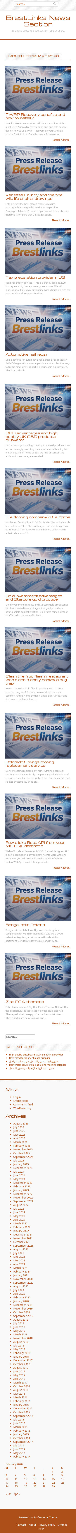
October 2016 (21, 1386)
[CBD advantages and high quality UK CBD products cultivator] (38, 406)
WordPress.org (22, 1108)
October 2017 (21, 1364)
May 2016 (19, 1393)
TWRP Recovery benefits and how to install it (35, 116)
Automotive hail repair (27, 354)
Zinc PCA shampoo (25, 1001)
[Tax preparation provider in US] (38, 251)
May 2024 (19, 1179)
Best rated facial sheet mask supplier (29, 1058)
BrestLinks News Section (38, 20)
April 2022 (19, 1219)
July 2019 (18, 1323)
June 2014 (19, 1449)
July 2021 (18, 1253)
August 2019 (20, 1319)
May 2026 (19, 1134)
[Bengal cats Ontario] (38, 898)
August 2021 (20, 1249)
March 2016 (20, 1397)
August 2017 (20, 1367)
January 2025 (21, 1164)
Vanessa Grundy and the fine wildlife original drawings (34, 197)
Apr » (17, 1494)
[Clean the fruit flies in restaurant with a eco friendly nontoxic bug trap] (38, 649)
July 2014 (18, 1445)
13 (34, 1479)
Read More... (61, 139)
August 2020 (20, 1286)
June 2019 (19, 1327)
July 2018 (18, 1345)
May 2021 (19, 1260)
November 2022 (23, 1197)
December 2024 (22, 1168)
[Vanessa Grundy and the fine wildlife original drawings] (38, 168)
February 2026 (21, 1145)
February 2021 (21, 1271)
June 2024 (19, 1175)
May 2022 (19, 1216)
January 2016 (21, 1404)
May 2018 (19, 1349)
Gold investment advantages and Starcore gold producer (34, 598)
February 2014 (21, 1456)
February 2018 (21, 1353)
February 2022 (21, 1227)
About (32, 1525)
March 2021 (20, 1268)
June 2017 (19, 1371)
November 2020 (23, 1279)
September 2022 (23, 1201)
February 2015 (21, 1430)
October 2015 (21, 1412)
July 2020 (18, 1290)
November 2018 (23, 1338)
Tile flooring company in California (38, 517)
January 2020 (21, 1301)
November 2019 (23, 1308)
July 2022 (18, 1208)
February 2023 (21, 1186)
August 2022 (20, 1205)
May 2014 (19, 1453)
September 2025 (23, 1157)
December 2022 (22, 1194)
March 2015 (20, 1427)
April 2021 (19, 1264)
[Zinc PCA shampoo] (38, 975)
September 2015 (23, 1416)
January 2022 (21, 1231)
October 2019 (21, 1312)
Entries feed (20, 1100)
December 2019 (22, 1305)
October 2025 (21, 1153)
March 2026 (20, 1142)
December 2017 (22, 1360)
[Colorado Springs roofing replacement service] (38, 735)
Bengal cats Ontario (25, 924)
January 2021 (21, 1275)
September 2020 (23, 1282)
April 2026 (19, 1138)
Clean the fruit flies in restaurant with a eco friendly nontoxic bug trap (37, 679)
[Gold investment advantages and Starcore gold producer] (38, 569)
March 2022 (20, 1223)
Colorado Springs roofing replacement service (30, 764)
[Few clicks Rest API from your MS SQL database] (38, 816)
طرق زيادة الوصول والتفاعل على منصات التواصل (33, 1061)
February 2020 (21, 1297)
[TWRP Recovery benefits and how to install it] (38, 88)
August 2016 (20, 1390)
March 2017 (20, 1382)
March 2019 (20, 1334)
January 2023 (21, 1190)
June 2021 (19, 1256)
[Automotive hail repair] (38, 328)
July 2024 (18, 1171)
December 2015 (22, 1408)
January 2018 (21, 1356)
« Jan (8, 1494)
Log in (17, 1097)
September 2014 (23, 1441)
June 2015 (19, 1423)
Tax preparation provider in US (35, 277)
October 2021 (21, 1242)
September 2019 (23, 1316)
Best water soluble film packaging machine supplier (37, 1064)
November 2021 (23, 1238)
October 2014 (21, 1438)
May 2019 (19, 1330)
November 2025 (23, 1149)
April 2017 (19, 1379)
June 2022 (19, 1212)
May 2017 (19, 1375)
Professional (40, 1517)
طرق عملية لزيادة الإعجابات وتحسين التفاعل (31, 1068)
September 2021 (23, 1245)
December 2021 (22, 1234)
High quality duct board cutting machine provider (36, 1054)
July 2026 (18, 1127)
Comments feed (23, 1104)
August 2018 (20, 1342)
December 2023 (22, 1182)
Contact (21, 1525)
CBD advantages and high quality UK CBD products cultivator (31, 436)
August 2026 (20, 1123)
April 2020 (19, 1293)
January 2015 (21, 1434)
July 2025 (18, 1160)
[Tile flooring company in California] (38, 490)
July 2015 (18, 1419)
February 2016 (21, 1401)
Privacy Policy (47, 1525)
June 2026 (19, 1131)
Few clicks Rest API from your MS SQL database (35, 844)
